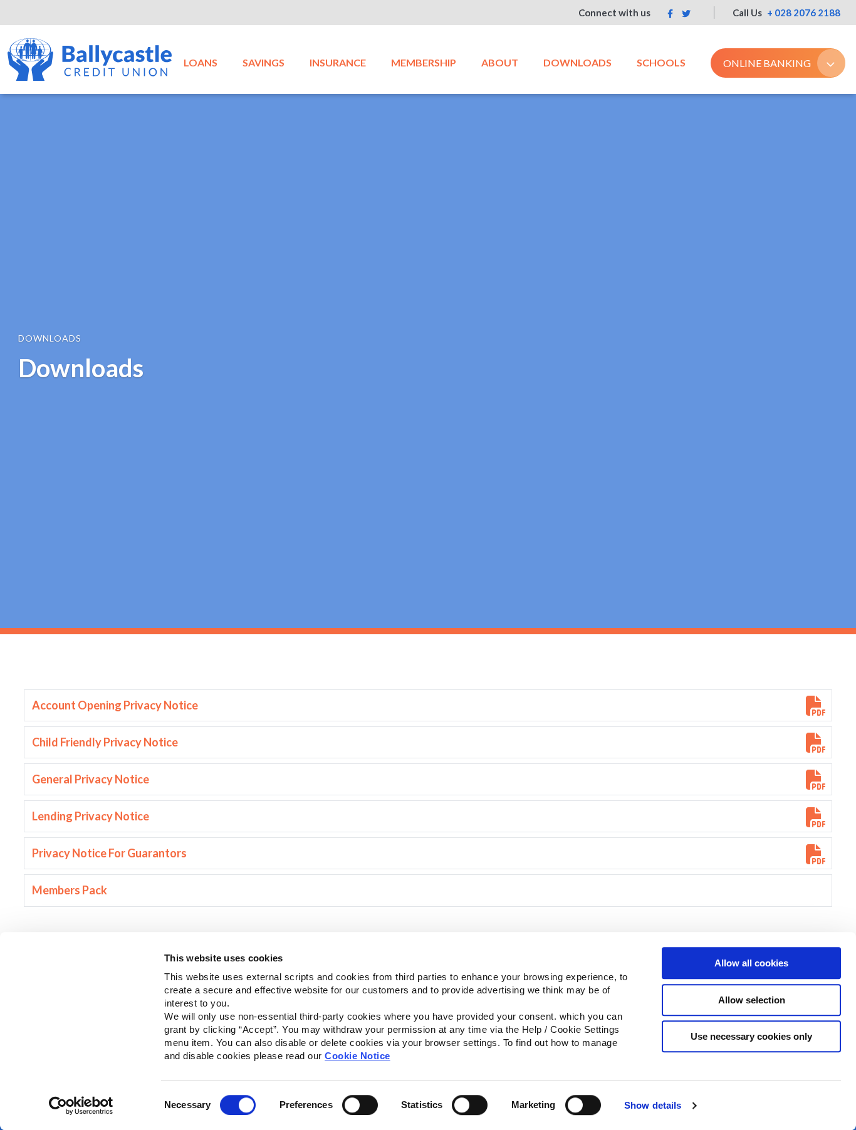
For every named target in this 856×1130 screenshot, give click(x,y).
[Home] (90, 59)
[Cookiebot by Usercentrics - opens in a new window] (81, 1105)
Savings (263, 62)
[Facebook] (670, 13)
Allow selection (751, 1000)
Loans (200, 62)
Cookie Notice (357, 1055)
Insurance (338, 62)
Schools (661, 62)
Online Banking (767, 63)
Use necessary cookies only (751, 1036)
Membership (423, 62)
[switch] (360, 1105)
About (499, 62)
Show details (652, 1105)
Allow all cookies (751, 963)
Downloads (577, 62)
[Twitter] (686, 13)
